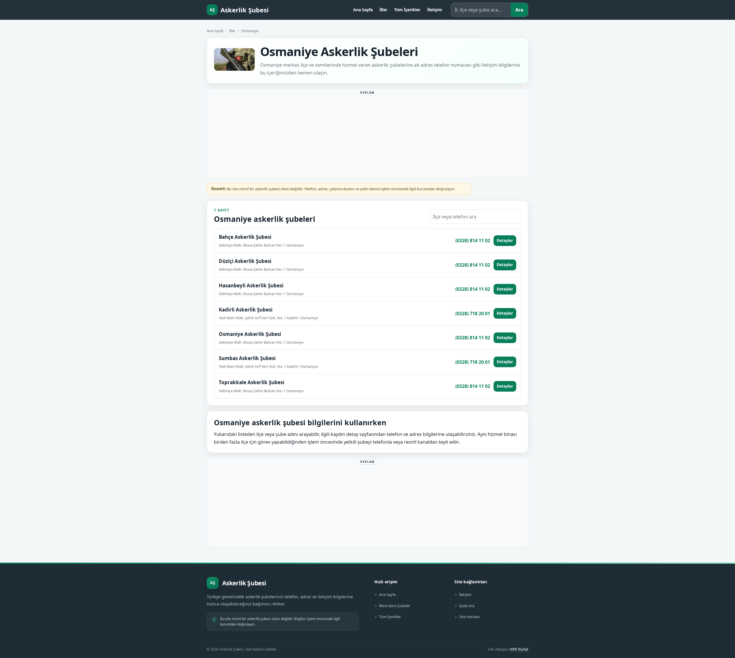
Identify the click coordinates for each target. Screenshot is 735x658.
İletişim (434, 9)
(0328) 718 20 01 (472, 313)
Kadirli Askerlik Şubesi (245, 309)
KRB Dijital (519, 649)
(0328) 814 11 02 (472, 240)
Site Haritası (469, 616)
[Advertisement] (367, 134)
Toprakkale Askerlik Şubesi (251, 382)
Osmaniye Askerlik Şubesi (250, 334)
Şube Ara (466, 605)
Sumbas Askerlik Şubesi (247, 358)
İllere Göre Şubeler (394, 605)
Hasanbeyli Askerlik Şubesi (251, 285)
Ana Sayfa (363, 9)
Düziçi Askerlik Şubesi (245, 261)
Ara (519, 10)
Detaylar (505, 240)
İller (383, 9)
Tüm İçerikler (407, 9)
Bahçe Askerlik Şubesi (245, 237)
